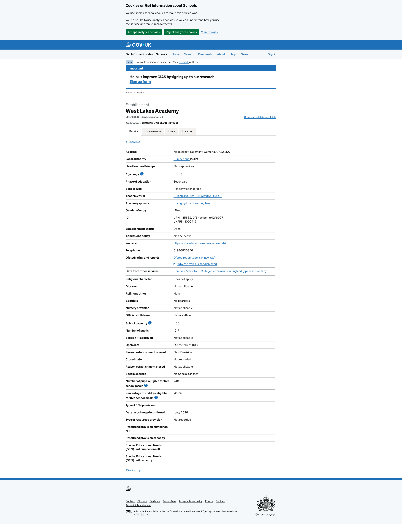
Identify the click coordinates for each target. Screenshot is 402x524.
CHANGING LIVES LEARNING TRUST (159, 123)
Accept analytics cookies (144, 32)
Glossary (142, 501)
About (221, 54)
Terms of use (169, 501)
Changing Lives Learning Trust (192, 203)
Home (175, 54)
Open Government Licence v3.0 (187, 511)
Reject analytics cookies (181, 32)
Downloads (205, 54)
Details (133, 131)
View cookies (209, 32)
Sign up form (140, 81)
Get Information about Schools (146, 54)
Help (233, 54)
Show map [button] (134, 141)
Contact (130, 501)
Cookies (220, 501)
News (244, 54)
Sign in (272, 54)
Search (188, 54)
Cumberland (182, 159)
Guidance (154, 501)
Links (171, 131)
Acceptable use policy (190, 501)
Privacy (209, 501)
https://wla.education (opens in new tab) (200, 243)
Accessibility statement (138, 505)
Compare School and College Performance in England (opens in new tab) (220, 271)
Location (187, 131)
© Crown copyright (265, 514)
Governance (153, 131)
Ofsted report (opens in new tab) (194, 257)
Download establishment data (260, 117)
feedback (184, 62)
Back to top (134, 470)
